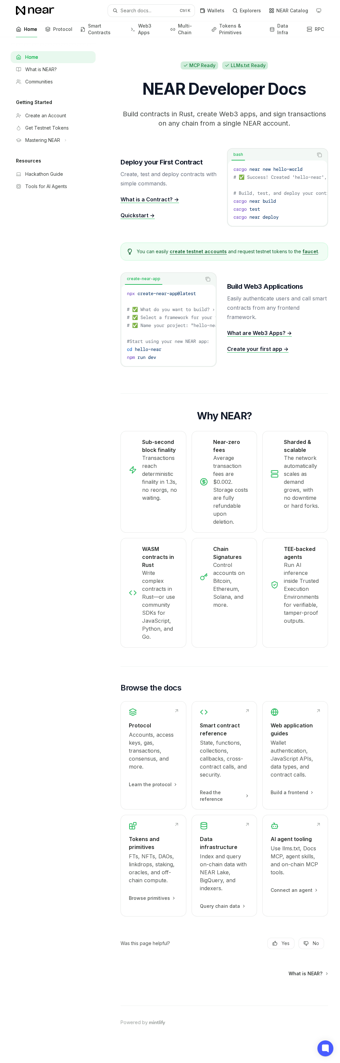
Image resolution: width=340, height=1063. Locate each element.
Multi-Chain (185, 29)
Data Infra (282, 29)
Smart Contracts (99, 29)
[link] (153, 755)
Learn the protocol (150, 784)
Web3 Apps (144, 29)
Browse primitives (149, 898)
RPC (319, 29)
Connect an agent (291, 890)
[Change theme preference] (318, 10)
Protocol (62, 29)
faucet (310, 251)
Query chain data (220, 906)
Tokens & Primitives (230, 29)
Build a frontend (289, 792)
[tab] (238, 155)
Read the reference (211, 796)
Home (30, 29)
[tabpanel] (277, 193)
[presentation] (277, 193)
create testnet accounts (198, 251)
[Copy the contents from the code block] (319, 155)
